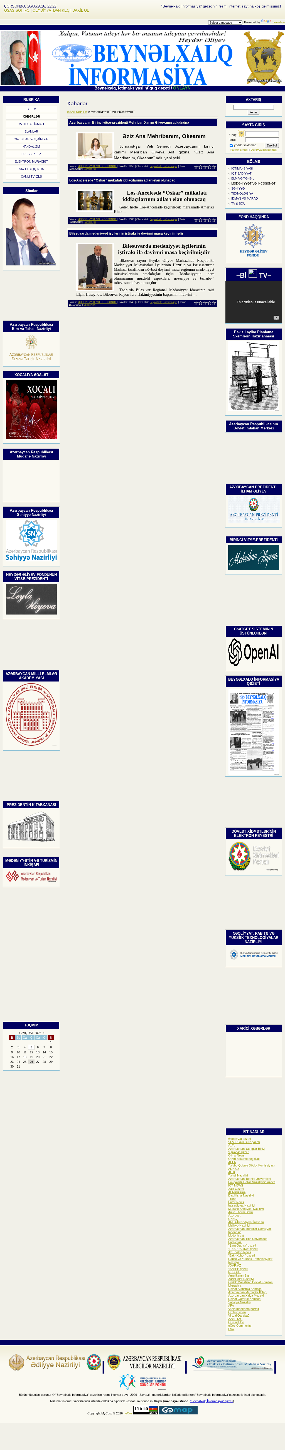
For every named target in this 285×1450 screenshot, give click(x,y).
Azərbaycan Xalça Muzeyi (246, 1295)
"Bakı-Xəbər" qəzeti (241, 1255)
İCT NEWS (235, 1185)
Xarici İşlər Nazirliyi (241, 1278)
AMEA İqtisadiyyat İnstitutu (246, 1222)
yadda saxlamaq (245, 145)
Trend (232, 1198)
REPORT (234, 1272)
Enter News (236, 1202)
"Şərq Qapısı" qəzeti (242, 1245)
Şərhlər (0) (90, 169)
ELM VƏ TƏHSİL (242, 178)
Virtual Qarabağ (238, 1315)
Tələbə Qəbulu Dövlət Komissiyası (251, 1165)
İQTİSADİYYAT (241, 173)
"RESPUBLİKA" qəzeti (243, 1248)
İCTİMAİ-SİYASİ (242, 168)
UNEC (232, 1218)
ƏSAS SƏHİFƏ (17, 10)
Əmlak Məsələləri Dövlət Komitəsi (250, 1282)
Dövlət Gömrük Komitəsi (244, 1298)
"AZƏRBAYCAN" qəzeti (244, 1142)
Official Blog (236, 1322)
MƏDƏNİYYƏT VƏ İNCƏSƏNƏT (253, 183)
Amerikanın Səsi (239, 1275)
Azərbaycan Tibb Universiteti (247, 1238)
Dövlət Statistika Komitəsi (245, 1288)
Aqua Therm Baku (240, 1212)
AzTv (231, 1145)
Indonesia (234, 1232)
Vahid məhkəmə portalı (243, 1308)
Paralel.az (235, 1242)
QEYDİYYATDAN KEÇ (51, 10)
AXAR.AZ (234, 1265)
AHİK (231, 1172)
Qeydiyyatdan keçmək (264, 149)
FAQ (231, 1328)
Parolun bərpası (239, 149)
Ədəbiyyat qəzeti (239, 1138)
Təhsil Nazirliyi (238, 1175)
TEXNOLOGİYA (242, 193)
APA (231, 1305)
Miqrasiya (234, 1285)
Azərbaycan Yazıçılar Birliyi (246, 1148)
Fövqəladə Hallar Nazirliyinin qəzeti (251, 1182)
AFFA (232, 1162)
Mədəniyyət (236, 1235)
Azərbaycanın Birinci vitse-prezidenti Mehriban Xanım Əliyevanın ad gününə (129, 123)
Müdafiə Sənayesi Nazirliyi (246, 1208)
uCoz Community (240, 1325)
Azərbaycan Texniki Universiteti (249, 1178)
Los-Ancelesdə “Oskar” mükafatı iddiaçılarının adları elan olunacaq (122, 180)
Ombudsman (237, 1312)
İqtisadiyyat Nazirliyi (241, 1205)
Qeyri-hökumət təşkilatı (244, 1158)
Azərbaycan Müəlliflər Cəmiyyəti (249, 1228)
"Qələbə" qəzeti (238, 1152)
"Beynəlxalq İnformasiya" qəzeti (211, 1401)
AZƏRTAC (235, 1318)
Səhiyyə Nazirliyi (239, 1302)
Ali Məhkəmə (236, 1192)
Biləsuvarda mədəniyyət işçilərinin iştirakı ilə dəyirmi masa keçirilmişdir (126, 233)
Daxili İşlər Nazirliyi (241, 1195)
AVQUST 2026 (31, 1032)
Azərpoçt (234, 1215)
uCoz (128, 1413)
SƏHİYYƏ (238, 188)
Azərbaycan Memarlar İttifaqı (247, 1292)
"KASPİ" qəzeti (238, 1268)
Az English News (239, 1252)
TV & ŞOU (238, 203)
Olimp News (236, 1155)
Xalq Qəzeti (236, 1188)
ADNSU (233, 1168)
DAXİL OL (80, 10)
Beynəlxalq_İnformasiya (163, 166)
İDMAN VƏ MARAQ (244, 198)
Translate (278, 22)
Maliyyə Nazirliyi (239, 1225)
